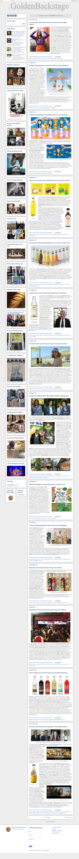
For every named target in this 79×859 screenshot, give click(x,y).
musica (40, 107)
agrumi (34, 475)
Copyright (54, 829)
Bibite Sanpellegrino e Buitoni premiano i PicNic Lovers (47, 484)
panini (59, 664)
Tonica (30, 336)
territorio (68, 335)
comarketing (50, 58)
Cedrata (52, 234)
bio (47, 284)
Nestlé (36, 477)
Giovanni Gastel (56, 811)
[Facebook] (8, 16)
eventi (65, 475)
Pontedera (48, 602)
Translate (16, 486)
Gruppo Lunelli (56, 58)
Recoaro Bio (55, 388)
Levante (68, 475)
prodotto (61, 234)
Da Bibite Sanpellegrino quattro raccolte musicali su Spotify (48, 66)
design (40, 719)
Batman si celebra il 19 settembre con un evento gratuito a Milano (18, 32)
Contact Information (56, 831)
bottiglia (49, 284)
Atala (37, 518)
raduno (55, 602)
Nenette (61, 58)
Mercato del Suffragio (62, 559)
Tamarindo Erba (32, 235)
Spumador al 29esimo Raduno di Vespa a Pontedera (45, 568)
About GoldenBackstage (56, 827)
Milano (33, 477)
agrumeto (35, 559)
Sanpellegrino (47, 107)
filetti (40, 664)
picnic (49, 518)
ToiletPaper (49, 173)
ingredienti (51, 719)
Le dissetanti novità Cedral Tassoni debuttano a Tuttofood (48, 293)
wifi (34, 665)
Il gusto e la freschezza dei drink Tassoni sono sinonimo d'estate (49, 180)
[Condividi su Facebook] (58, 56)
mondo (43, 388)
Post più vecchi (68, 817)
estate (37, 107)
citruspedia (62, 475)
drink (55, 234)
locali (44, 664)
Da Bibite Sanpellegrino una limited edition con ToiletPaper (48, 115)
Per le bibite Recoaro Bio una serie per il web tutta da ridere (48, 344)
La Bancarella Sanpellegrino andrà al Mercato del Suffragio (48, 525)
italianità (57, 284)
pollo (61, 664)
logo (64, 284)
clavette (53, 284)
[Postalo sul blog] (56, 56)
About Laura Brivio (55, 833)
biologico (41, 335)
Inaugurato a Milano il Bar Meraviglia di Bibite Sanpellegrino (49, 396)
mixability (67, 284)
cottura (37, 664)
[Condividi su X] (57, 56)
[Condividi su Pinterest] (60, 56)
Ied (53, 559)
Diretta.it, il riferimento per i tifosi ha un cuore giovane (18, 55)
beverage (35, 335)
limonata (60, 284)
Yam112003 (53, 107)
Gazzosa (44, 602)
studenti (40, 560)
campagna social (42, 373)
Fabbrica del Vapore (48, 559)
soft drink (65, 234)
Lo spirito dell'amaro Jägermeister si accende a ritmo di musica (18, 39)
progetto (56, 813)
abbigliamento (36, 58)
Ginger (47, 719)
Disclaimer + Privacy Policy (57, 830)
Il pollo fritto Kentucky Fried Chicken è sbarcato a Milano (47, 610)
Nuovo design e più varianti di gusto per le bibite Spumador (48, 673)
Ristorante (40, 477)
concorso (45, 518)
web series (60, 388)
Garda (51, 335)
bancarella (39, 559)
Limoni (57, 335)
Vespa (66, 602)
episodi (37, 388)
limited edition (38, 173)
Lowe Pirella (62, 811)
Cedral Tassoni (44, 58)
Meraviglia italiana (36, 813)
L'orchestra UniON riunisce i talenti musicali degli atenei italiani (15, 313)
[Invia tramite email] (55, 56)
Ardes (34, 518)
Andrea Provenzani (40, 475)
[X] (10, 16)
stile (36, 285)
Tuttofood (34, 336)
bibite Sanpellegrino (41, 268)
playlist (43, 107)
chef (41, 811)
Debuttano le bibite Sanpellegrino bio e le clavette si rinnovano (49, 243)
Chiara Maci (57, 475)
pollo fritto (65, 664)
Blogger (47, 850)
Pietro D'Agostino (46, 813)
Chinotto (37, 602)
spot (68, 234)
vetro (38, 285)
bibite (40, 58)
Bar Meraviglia (48, 475)
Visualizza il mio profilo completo (17, 829)
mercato (56, 559)
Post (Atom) (52, 821)
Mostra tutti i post (59, 15)
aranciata (35, 284)
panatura (55, 664)
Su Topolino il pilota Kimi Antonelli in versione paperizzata (18, 48)
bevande (34, 234)
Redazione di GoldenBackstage (19, 827)
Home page (47, 817)
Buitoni (42, 518)
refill (68, 664)
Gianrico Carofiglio (48, 811)
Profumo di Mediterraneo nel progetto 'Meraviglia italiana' (48, 727)
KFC (42, 664)
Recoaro (50, 388)
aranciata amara (40, 284)
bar (44, 475)
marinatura (48, 664)
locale (30, 477)
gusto (54, 335)
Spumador (60, 602)
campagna (42, 234)
